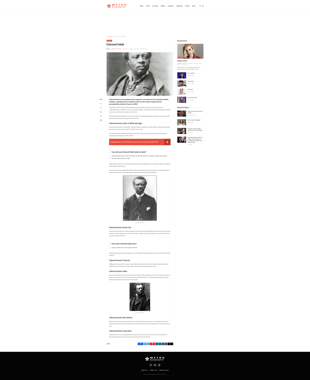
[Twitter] (101, 107)
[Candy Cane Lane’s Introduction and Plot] (181, 113)
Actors (148, 6)
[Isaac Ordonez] (181, 75)
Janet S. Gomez (182, 63)
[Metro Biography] (117, 6)
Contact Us (153, 370)
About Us (144, 370)
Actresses (155, 6)
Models (163, 6)
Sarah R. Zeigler (116, 48)
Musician (117, 36)
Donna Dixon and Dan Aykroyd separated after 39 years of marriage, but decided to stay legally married (195, 140)
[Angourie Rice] (190, 51)
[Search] (202, 6)
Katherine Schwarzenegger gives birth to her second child (195, 129)
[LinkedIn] (101, 111)
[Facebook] (101, 103)
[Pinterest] (101, 116)
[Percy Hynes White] (181, 100)
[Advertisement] (155, 23)
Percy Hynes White (192, 97)
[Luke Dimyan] (181, 83)
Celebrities (179, 6)
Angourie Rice (182, 61)
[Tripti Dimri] (181, 92)
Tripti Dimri (190, 89)
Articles (187, 6)
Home (141, 6)
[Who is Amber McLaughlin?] (181, 122)
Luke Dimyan (191, 81)
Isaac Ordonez (191, 73)
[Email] (101, 120)
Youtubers (171, 6)
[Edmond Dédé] (140, 74)
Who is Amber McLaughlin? (194, 120)
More (193, 6)
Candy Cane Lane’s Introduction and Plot (195, 112)
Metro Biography (110, 36)
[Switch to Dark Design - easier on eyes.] (200, 6)
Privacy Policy (164, 370)
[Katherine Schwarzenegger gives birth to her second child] (181, 131)
